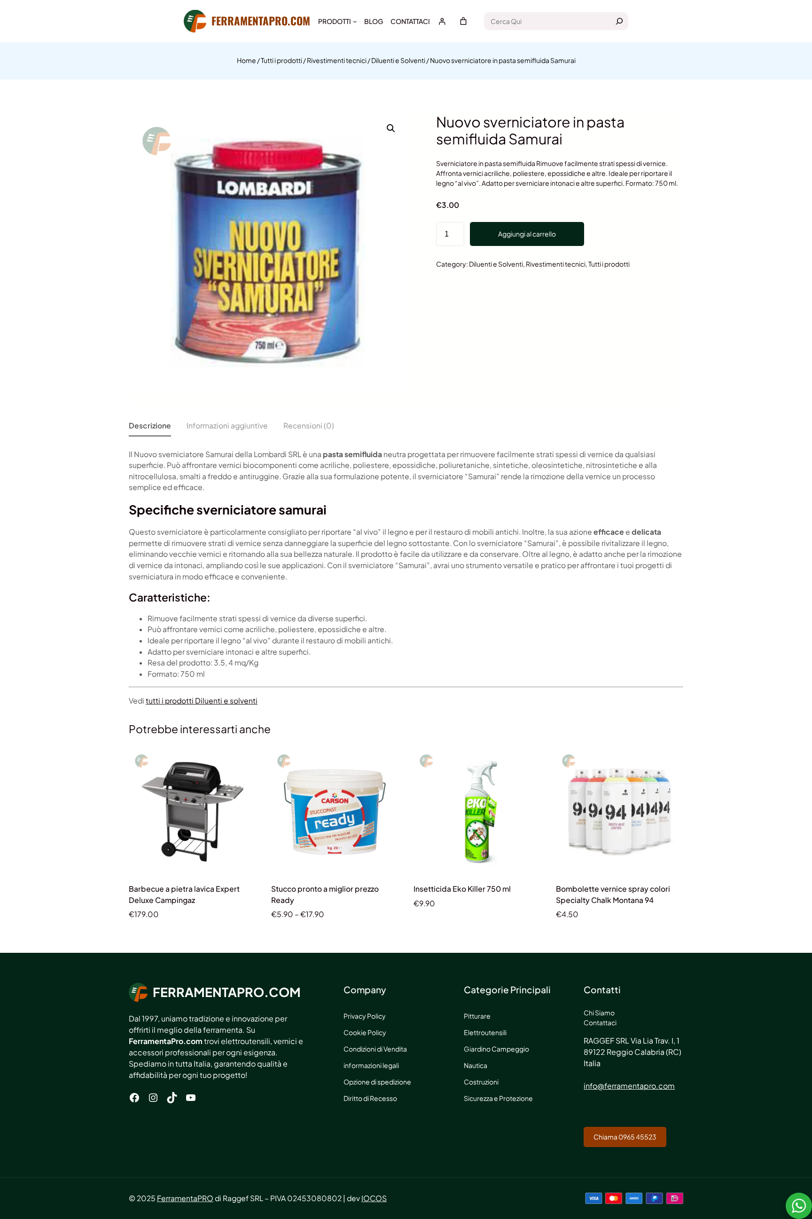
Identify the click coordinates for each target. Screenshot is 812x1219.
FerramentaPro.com (260, 21)
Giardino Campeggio (496, 1049)
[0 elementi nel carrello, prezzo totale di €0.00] (463, 21)
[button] (391, 128)
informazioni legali (371, 1065)
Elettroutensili (485, 1032)
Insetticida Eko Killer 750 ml (462, 888)
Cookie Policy (365, 1032)
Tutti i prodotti (281, 60)
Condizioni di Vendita (375, 1049)
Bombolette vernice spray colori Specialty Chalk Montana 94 (613, 894)
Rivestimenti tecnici (337, 60)
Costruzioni (481, 1081)
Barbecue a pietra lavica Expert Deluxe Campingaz (184, 894)
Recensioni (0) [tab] (308, 425)
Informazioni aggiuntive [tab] (227, 425)
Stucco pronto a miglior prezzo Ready (325, 894)
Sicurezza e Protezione (498, 1098)
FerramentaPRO (185, 1198)
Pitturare (477, 1016)
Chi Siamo (599, 1012)
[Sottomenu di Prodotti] (355, 21)
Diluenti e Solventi (398, 60)
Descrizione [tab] (150, 425)
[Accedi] (442, 21)
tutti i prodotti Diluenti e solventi (202, 700)
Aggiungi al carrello (527, 234)
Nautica (475, 1065)
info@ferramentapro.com (629, 1086)
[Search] (619, 21)
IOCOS (374, 1198)
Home (246, 60)
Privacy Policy (365, 1016)
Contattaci (600, 1022)
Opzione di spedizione (377, 1081)
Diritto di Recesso (370, 1098)
